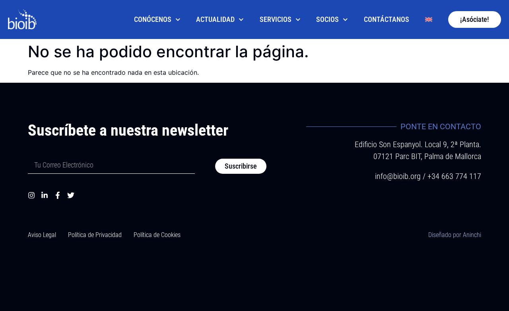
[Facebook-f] (57, 195)
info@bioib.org (399, 176)
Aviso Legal (42, 235)
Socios (327, 19)
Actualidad (215, 19)
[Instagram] (31, 195)
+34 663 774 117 (454, 176)
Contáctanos (386, 19)
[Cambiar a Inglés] (428, 19)
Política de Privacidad (95, 235)
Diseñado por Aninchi (454, 235)
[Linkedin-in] (44, 195)
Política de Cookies (157, 235)
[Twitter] (70, 195)
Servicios (275, 19)
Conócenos (152, 19)
